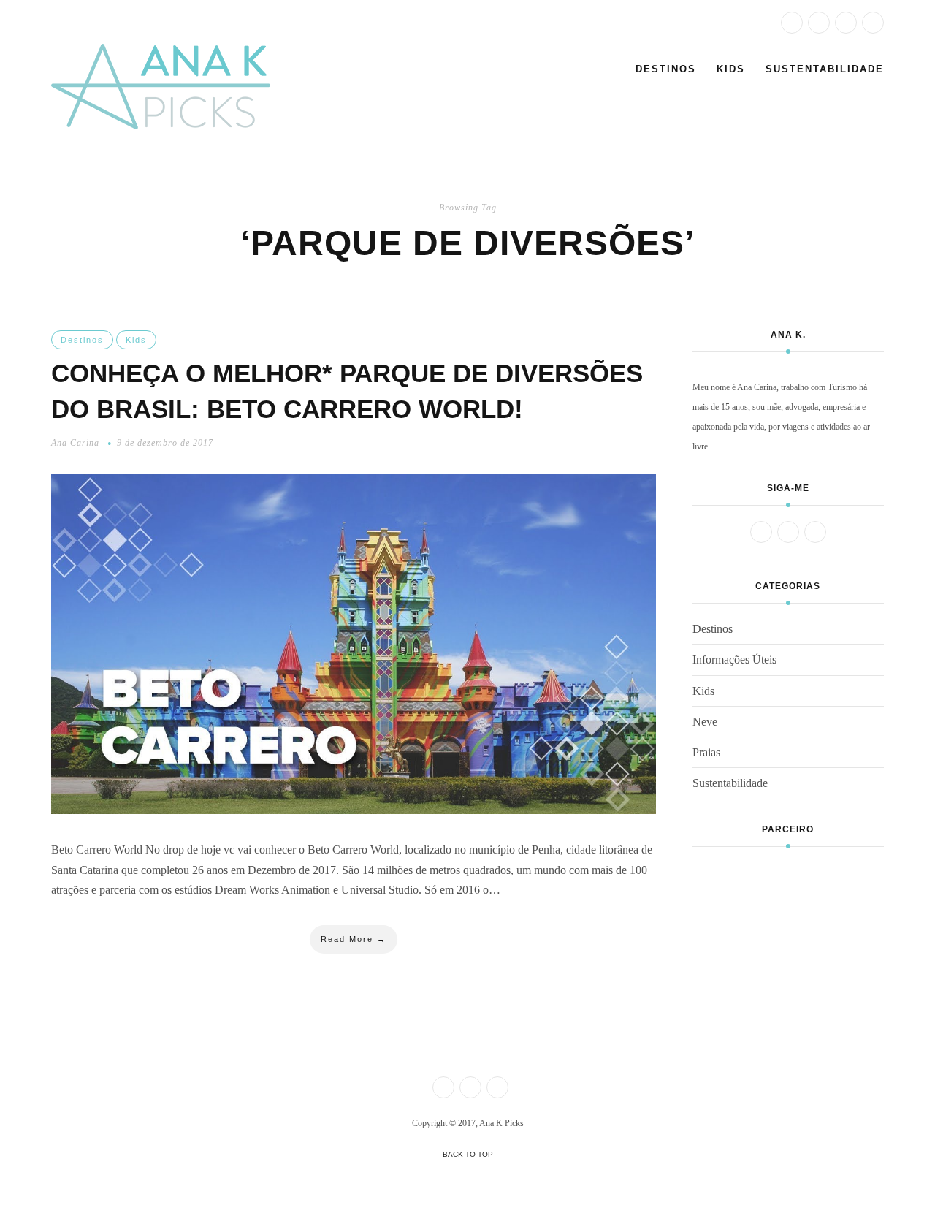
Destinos (666, 69)
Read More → (353, 939)
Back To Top (468, 1154)
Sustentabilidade (825, 69)
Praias (706, 752)
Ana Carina (75, 443)
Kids (731, 69)
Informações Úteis (734, 659)
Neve (704, 721)
